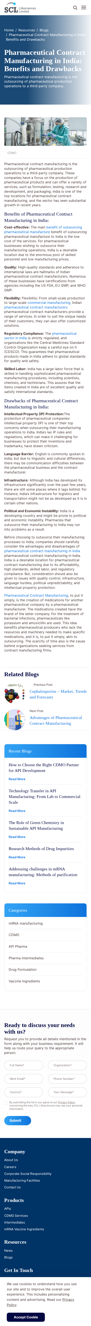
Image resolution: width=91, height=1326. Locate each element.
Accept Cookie (26, 1317)
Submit (15, 1120)
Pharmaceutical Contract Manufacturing (36, 595)
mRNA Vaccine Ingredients (24, 1229)
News (8, 1251)
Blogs (44, 30)
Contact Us (12, 1187)
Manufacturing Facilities (22, 1180)
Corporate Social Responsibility (27, 1174)
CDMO (14, 935)
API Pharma (18, 946)
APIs (7, 1209)
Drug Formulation (22, 969)
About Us (11, 1160)
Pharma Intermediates (26, 958)
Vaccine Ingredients (24, 981)
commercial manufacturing (49, 302)
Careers (10, 1167)
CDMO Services (16, 1216)
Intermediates (14, 1222)
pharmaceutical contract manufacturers (36, 307)
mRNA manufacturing (26, 923)
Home (9, 30)
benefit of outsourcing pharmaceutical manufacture (43, 229)
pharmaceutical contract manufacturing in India (42, 551)
